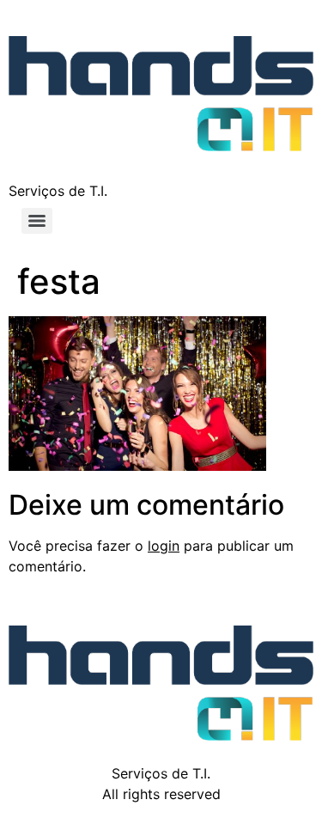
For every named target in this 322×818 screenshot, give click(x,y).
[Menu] (36, 221)
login (163, 545)
